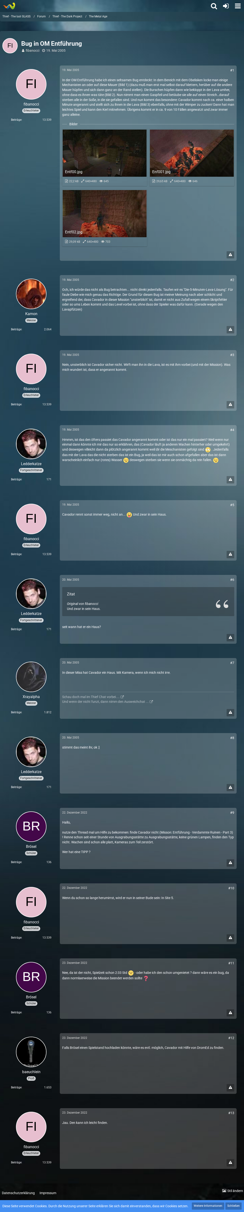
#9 (232, 813)
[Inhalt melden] (230, 255)
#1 (232, 70)
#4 (232, 430)
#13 (231, 1113)
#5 (232, 505)
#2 (232, 280)
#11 (231, 963)
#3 (232, 355)
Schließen (233, 1205)
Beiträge (16, 119)
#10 (231, 888)
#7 (232, 663)
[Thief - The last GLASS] (8, 6)
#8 (232, 738)
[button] (238, 6)
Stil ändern (235, 1191)
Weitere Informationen (208, 1205)
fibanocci (32, 50)
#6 (232, 580)
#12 (231, 1038)
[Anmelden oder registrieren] (226, 6)
